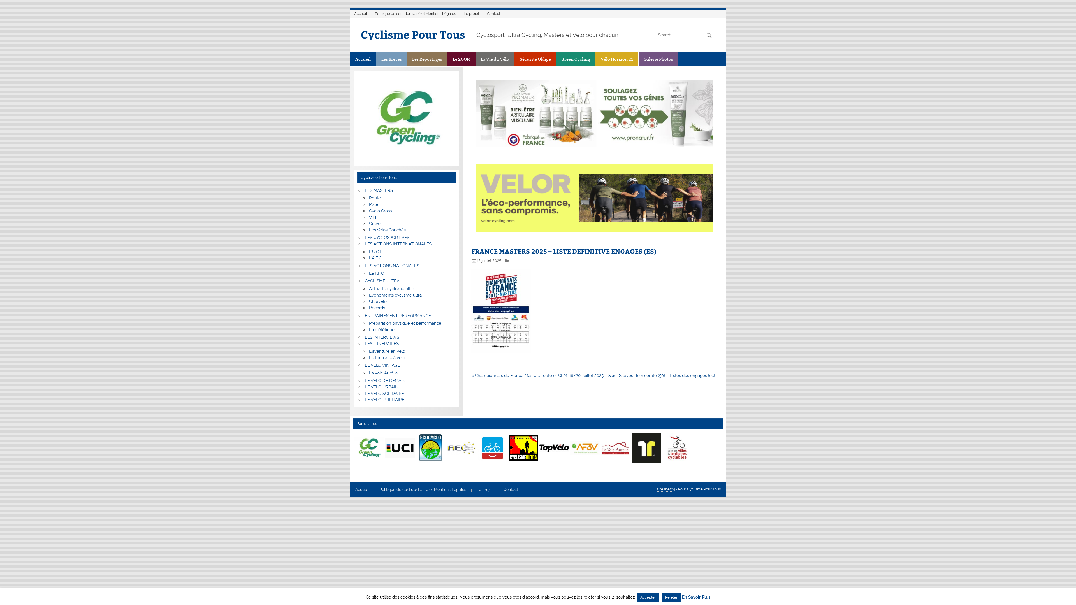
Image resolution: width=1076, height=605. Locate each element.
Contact (493, 13)
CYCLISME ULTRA (382, 280)
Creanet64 (666, 489)
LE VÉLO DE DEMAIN (385, 380)
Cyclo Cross (380, 210)
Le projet (471, 13)
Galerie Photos (658, 59)
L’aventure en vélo (387, 351)
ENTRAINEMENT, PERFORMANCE (398, 315)
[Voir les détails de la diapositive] (369, 447)
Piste (373, 204)
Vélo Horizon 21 (617, 59)
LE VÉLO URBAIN (381, 387)
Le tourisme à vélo (387, 357)
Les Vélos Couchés (387, 229)
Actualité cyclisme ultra (391, 288)
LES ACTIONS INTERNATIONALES (398, 243)
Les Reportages (427, 59)
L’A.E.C (375, 257)
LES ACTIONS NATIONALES (392, 265)
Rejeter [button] (671, 597)
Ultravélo (378, 301)
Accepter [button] (648, 597)
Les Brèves (391, 59)
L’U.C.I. (375, 251)
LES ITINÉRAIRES (382, 343)
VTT (373, 217)
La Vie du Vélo (495, 59)
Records (377, 307)
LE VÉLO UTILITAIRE (384, 399)
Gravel (375, 223)
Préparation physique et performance (405, 323)
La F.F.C (376, 273)
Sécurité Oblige (535, 59)
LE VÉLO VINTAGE (382, 365)
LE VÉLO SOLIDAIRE (384, 393)
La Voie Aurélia (383, 373)
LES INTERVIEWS (382, 337)
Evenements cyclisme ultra (395, 295)
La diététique (382, 329)
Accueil (360, 13)
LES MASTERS (379, 190)
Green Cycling (575, 59)
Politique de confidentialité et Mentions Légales (415, 13)
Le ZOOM (461, 59)
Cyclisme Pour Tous (413, 34)
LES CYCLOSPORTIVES (387, 237)
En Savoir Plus (696, 597)
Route (375, 198)
